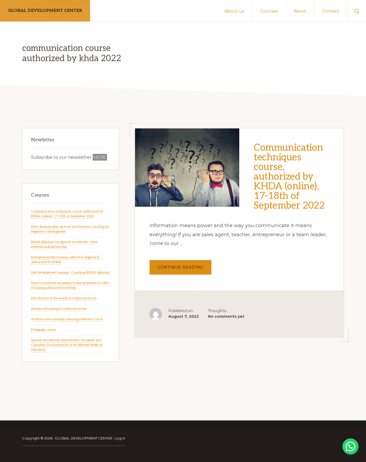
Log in (120, 438)
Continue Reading (184, 270)
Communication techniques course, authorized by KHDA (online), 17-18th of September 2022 (289, 177)
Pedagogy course (43, 330)
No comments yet (226, 316)
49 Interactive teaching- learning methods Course (67, 319)
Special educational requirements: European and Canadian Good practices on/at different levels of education (66, 345)
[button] (357, 10)
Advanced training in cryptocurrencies (59, 309)
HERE (100, 157)
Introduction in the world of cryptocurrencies (63, 298)
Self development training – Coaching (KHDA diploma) (70, 273)
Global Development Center (45, 10)
